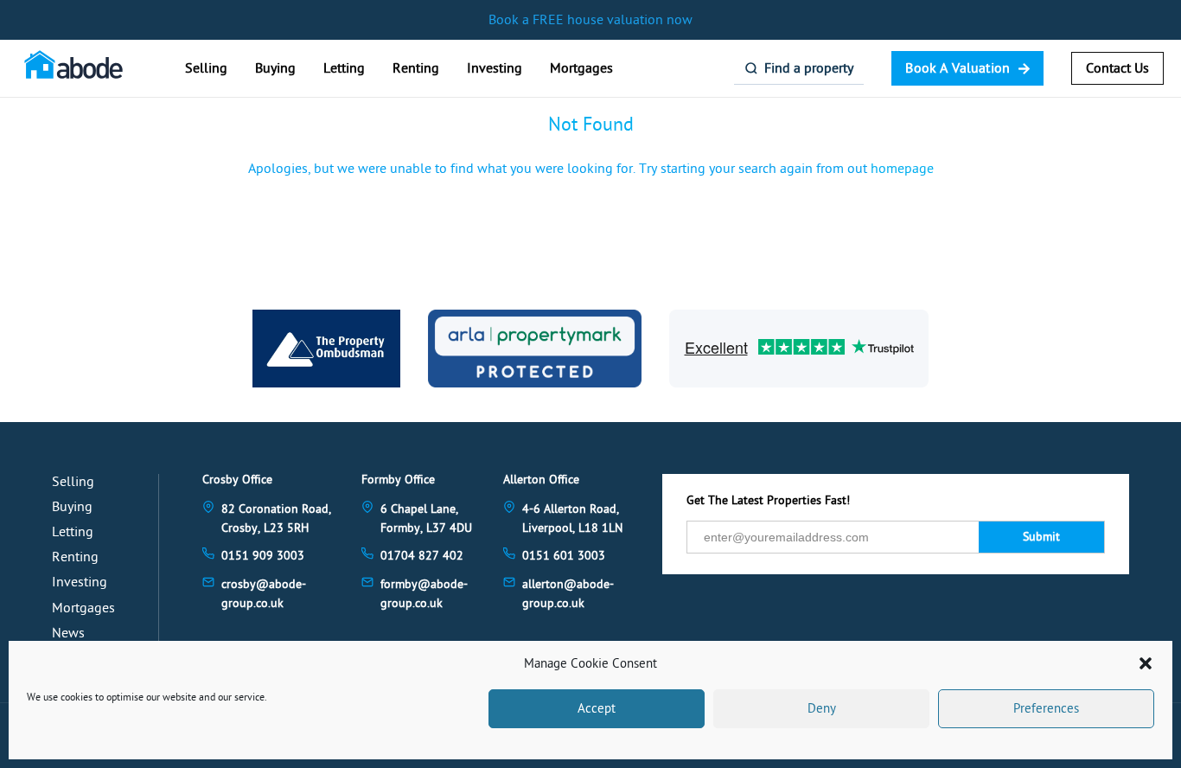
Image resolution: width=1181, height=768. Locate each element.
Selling (206, 68)
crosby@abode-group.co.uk (263, 594)
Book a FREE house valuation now (590, 20)
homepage (902, 168)
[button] (1145, 663)
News (68, 633)
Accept (597, 708)
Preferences (1046, 708)
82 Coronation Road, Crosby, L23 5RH (276, 518)
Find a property (808, 68)
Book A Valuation (957, 68)
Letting (344, 68)
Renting (416, 68)
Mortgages (581, 68)
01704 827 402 (421, 555)
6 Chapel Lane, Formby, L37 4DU (426, 518)
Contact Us (1117, 68)
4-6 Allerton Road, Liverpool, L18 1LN (572, 518)
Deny (822, 708)
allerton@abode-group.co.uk (568, 594)
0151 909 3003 (262, 555)
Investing (494, 68)
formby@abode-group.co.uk (424, 594)
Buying (275, 68)
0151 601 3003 (563, 555)
